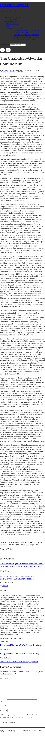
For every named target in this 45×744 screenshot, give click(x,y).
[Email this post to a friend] (10, 554)
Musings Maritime (12, 17)
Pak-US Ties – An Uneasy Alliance (18, 576)
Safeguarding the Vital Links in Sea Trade (22, 564)
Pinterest (15, 72)
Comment (4, 678)
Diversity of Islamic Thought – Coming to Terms (26, 31)
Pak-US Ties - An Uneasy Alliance (17, 579)
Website (3, 710)
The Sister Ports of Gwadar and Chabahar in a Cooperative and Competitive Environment (26, 37)
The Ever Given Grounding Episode (19, 661)
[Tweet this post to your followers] (4, 554)
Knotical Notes (11, 19)
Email (21, 72)
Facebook (3, 72)
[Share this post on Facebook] (1, 554)
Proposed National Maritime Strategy (21, 645)
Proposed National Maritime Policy (20, 653)
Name (3, 701)
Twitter (9, 72)
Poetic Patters (10, 21)
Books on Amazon (16, 28)
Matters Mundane (12, 24)
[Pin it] (7, 554)
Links (7, 26)
